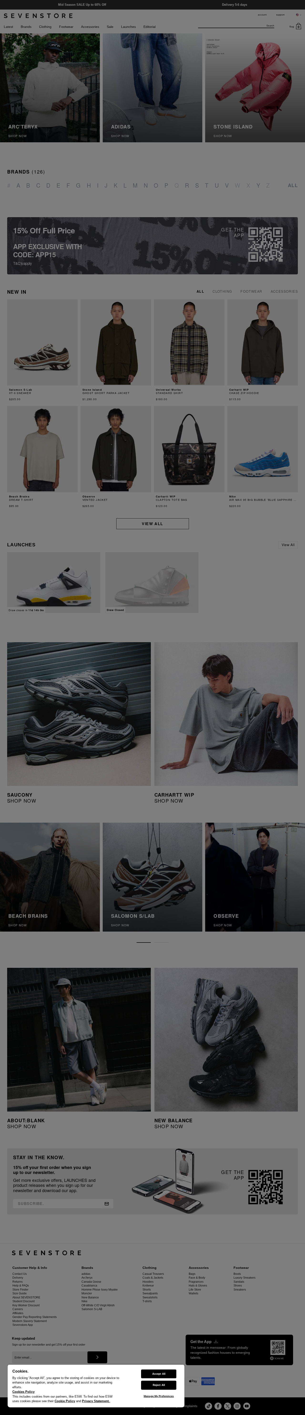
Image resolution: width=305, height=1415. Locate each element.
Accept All (158, 1373)
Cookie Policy (65, 1401)
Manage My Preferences (159, 1396)
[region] (96, 1385)
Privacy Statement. (96, 1401)
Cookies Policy (23, 1392)
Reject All (159, 1385)
